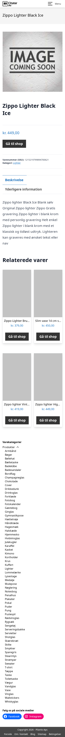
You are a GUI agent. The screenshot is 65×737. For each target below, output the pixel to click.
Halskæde (11, 530)
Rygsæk (9, 622)
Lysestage (11, 576)
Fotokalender (13, 504)
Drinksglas (11, 492)
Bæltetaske (11, 462)
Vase (8, 690)
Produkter (9, 447)
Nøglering (11, 587)
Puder (8, 606)
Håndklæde (12, 523)
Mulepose (11, 584)
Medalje (9, 580)
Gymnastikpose (14, 515)
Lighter (17, 162)
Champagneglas (14, 477)
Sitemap (42, 734)
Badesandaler (13, 470)
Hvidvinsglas (12, 538)
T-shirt (8, 667)
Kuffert (9, 565)
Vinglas (9, 694)
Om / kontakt (21, 734)
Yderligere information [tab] (23, 189)
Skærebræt (11, 641)
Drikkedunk (12, 489)
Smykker (10, 648)
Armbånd (10, 451)
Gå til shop (14, 143)
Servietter (11, 633)
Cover (8, 485)
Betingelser (55, 734)
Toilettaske (11, 679)
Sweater (10, 663)
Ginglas (9, 511)
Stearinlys (11, 656)
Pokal (8, 603)
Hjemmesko (12, 534)
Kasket (9, 549)
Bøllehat (10, 458)
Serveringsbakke (15, 629)
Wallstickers (12, 698)
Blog (32, 734)
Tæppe (9, 671)
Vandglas (10, 686)
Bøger (8, 454)
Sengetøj (10, 625)
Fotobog (10, 500)
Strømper (10, 660)
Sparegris (10, 652)
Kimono (9, 553)
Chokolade (11, 481)
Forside (8, 734)
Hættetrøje (11, 519)
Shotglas (10, 637)
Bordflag (10, 473)
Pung (8, 610)
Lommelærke (13, 572)
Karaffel (9, 546)
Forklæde (10, 496)
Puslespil (10, 614)
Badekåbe (11, 466)
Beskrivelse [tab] (14, 180)
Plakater (10, 599)
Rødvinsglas (12, 618)
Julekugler (11, 542)
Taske (8, 675)
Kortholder (11, 557)
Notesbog (11, 591)
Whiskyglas (11, 701)
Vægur (9, 682)
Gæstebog (11, 508)
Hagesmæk (11, 527)
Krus (7, 561)
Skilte (8, 644)
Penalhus (10, 595)
